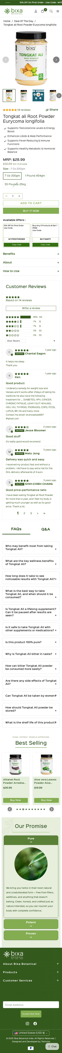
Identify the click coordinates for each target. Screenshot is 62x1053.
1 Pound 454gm (35, 176)
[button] (43, 11)
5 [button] (29, 809)
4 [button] (26, 809)
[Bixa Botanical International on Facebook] (35, 1023)
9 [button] (41, 809)
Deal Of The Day (23, 21)
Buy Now (21, 800)
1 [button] (17, 809)
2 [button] (24, 513)
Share (54, 110)
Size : (14, 169)
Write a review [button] (31, 308)
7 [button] (35, 809)
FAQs (16, 529)
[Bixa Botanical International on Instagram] (27, 1023)
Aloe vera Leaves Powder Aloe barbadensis (20, 782)
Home (6, 21)
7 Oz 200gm (12, 176)
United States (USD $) (32, 1033)
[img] (22, 350)
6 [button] (32, 809)
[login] (34, 11)
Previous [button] (5, 59)
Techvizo (45, 1042)
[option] (31, 58)
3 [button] (31, 513)
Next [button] (56, 59)
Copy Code (16, 245)
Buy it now (31, 211)
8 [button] (38, 809)
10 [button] (44, 809)
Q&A (45, 529)
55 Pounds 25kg (15, 184)
